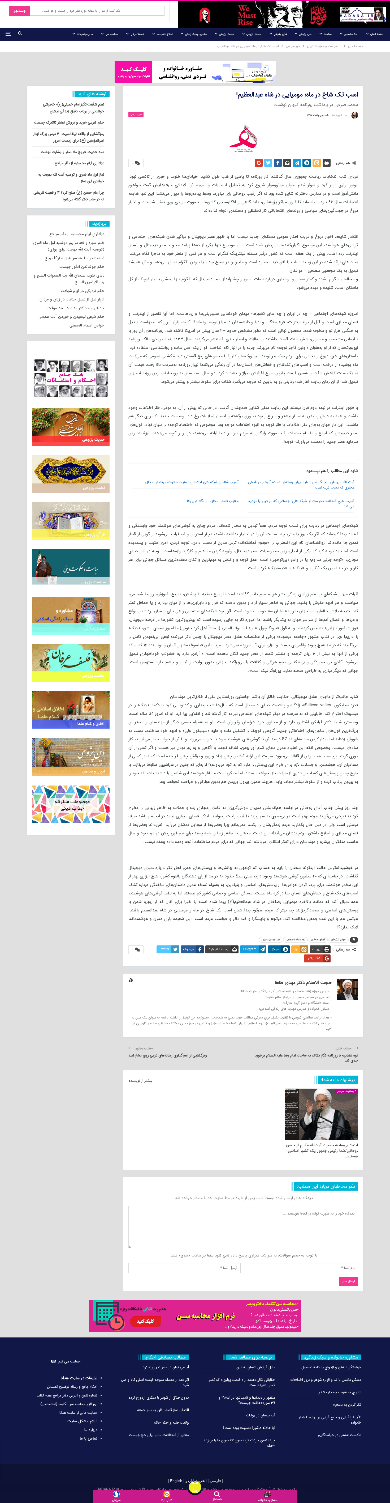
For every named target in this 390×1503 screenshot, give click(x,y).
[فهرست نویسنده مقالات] (354, 115)
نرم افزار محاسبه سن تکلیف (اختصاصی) (68, 1404)
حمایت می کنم (69, 1361)
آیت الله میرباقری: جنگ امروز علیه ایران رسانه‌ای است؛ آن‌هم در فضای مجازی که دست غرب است (301, 484)
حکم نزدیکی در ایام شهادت (82, 291)
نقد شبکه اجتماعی (295, 940)
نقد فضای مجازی (271, 940)
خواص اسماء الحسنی (87, 325)
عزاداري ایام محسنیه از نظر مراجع (79, 163)
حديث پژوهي (226, 34)
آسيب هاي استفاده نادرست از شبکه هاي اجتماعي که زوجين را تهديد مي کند (301, 503)
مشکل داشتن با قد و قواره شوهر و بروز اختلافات (325, 1380)
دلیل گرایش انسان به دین (255, 1367)
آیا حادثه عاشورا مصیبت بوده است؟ (249, 1428)
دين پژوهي (305, 34)
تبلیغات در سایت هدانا (78, 1378)
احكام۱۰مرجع (351, 34)
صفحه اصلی (376, 34)
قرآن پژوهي (280, 34)
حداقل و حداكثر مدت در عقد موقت (75, 308)
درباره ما (90, 1430)
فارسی (215, 1481)
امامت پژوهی (253, 34)
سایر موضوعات (85, 34)
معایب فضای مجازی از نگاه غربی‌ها (213, 501)
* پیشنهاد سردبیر (346, 1091)
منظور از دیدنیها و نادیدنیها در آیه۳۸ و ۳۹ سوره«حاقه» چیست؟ (247, 1400)
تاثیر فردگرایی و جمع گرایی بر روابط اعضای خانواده (329, 1419)
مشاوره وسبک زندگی (196, 34)
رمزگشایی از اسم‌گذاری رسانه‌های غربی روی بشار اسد (167, 1055)
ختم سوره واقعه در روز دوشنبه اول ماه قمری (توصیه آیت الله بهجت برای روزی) (68, 246)
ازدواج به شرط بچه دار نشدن (339, 1392)
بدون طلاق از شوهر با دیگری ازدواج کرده (159, 1397)
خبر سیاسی (136, 115)
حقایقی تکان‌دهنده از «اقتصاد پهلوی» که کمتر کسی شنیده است (242, 1382)
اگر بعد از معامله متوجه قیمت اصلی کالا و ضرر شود (155, 1382)
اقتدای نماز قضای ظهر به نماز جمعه (163, 1410)
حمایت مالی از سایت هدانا (78, 1413)
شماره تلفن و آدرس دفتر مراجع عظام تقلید (67, 1395)
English (176, 1481)
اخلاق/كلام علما (165, 34)
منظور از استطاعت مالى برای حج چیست (159, 1435)
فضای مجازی (318, 940)
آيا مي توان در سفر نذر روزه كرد (166, 1367)
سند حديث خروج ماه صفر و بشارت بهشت (72, 152)
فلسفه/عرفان (137, 34)
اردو (188, 1481)
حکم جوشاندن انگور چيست (81, 267)
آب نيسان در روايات (260, 1415)
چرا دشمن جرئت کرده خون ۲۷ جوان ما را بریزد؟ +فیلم (239, 1443)
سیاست (328, 34)
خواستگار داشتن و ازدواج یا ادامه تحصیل (331, 1367)
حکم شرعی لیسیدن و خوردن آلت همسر (72, 316)
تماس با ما (88, 1438)
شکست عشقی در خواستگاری (339, 1435)
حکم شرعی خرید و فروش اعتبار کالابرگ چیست (69, 122)
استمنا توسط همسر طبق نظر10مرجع (74, 258)
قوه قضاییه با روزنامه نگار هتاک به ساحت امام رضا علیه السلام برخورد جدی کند (306, 1058)
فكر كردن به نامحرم (347, 1405)
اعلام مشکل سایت (82, 1421)
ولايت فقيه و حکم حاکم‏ (171, 1422)
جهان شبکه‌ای (338, 940)
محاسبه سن (112, 34)
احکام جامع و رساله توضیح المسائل (72, 1387)
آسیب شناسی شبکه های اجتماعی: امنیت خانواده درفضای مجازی (191, 482)
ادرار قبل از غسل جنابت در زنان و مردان (72, 299)
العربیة (201, 1480)
